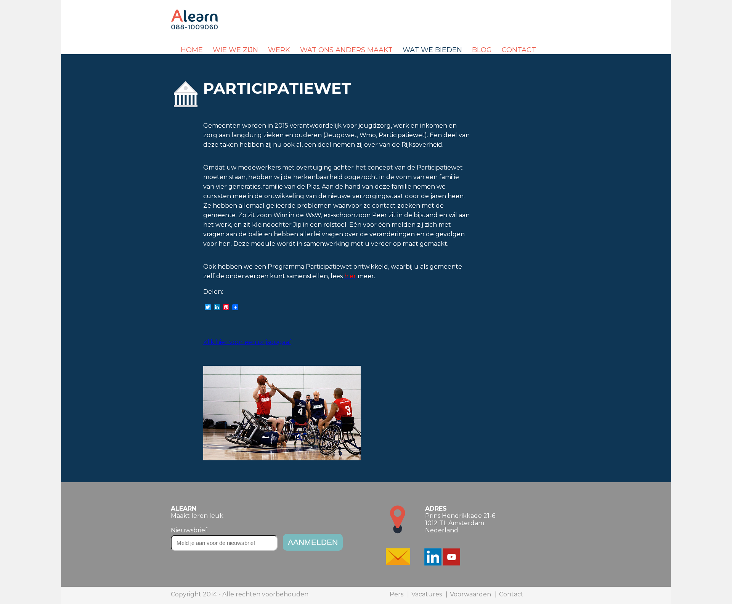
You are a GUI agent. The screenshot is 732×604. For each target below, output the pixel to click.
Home (192, 50)
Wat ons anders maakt (346, 50)
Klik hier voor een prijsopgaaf (247, 342)
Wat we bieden (432, 50)
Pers (396, 594)
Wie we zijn (235, 50)
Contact (519, 50)
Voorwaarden (470, 594)
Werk (279, 50)
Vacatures (426, 594)
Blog (482, 50)
